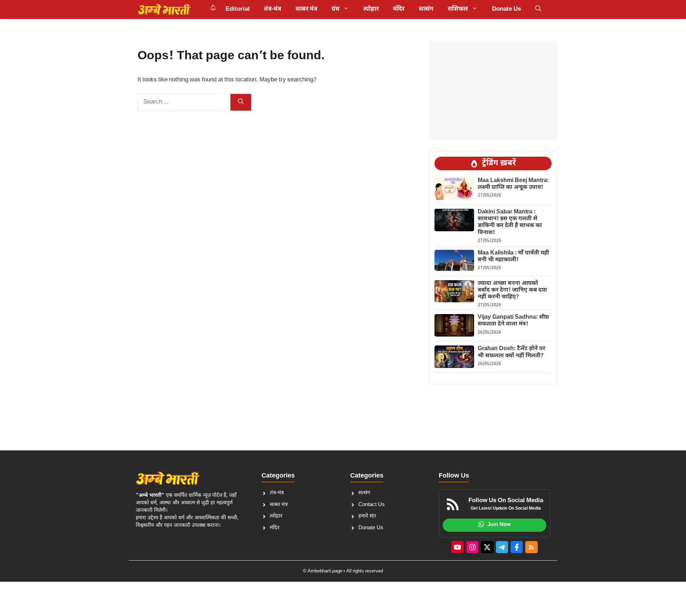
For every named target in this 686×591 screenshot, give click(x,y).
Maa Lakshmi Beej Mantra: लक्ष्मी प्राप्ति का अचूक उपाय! (513, 184)
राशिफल (458, 9)
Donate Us (506, 9)
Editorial (237, 9)
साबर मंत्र (306, 9)
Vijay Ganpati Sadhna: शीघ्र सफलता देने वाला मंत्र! (513, 321)
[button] (538, 9)
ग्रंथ (335, 9)
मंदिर (398, 9)
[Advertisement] (493, 90)
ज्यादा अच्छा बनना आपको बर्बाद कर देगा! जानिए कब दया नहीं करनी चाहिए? (512, 290)
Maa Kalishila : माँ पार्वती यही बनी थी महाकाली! (513, 256)
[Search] (240, 102)
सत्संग (426, 9)
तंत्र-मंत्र (272, 9)
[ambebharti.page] (164, 9)
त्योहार (371, 9)
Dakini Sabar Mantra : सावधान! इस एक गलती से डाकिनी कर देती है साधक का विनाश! (510, 222)
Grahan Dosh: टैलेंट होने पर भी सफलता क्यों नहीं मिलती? (511, 352)
